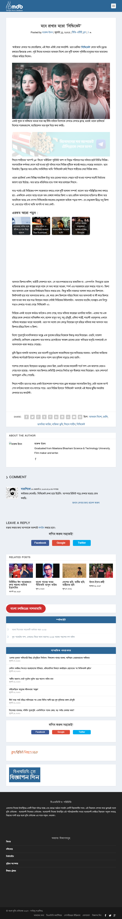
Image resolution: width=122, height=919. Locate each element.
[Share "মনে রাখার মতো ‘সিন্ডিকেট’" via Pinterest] (50, 417)
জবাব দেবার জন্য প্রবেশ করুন (86, 503)
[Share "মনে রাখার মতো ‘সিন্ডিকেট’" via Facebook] (26, 417)
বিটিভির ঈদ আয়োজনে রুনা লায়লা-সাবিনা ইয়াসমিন (20, 584)
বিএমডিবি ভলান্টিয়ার (54, 915)
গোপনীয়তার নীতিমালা (72, 915)
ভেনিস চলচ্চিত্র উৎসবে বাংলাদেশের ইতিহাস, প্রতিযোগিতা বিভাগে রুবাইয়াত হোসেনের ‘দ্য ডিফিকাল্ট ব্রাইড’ (50, 668)
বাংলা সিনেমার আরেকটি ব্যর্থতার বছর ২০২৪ (29, 629)
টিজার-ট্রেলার (11, 870)
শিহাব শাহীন (70, 424)
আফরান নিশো (95, 416)
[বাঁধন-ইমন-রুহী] (101, 571)
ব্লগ (84, 32)
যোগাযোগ (86, 915)
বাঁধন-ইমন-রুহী (96, 582)
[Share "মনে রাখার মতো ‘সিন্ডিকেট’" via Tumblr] (44, 417)
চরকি (105, 416)
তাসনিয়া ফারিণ (44, 424)
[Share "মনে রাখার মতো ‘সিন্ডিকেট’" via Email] (74, 417)
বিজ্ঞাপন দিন (96, 915)
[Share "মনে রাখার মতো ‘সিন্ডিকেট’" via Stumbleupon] (68, 417)
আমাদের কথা (39, 915)
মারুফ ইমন (47, 32)
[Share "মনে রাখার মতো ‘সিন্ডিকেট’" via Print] (80, 417)
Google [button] (61, 543)
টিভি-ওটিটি (77, 32)
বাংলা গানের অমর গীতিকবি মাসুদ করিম (46, 583)
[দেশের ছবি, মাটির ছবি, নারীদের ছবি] (74, 571)
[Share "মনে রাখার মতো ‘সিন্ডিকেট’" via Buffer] (62, 417)
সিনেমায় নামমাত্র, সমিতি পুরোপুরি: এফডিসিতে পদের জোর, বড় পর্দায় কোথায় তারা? (41, 710)
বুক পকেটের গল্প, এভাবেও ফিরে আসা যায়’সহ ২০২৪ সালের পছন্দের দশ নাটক (43, 637)
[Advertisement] (61, 259)
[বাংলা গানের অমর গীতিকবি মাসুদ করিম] (48, 571)
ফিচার (8, 841)
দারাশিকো (26, 489)
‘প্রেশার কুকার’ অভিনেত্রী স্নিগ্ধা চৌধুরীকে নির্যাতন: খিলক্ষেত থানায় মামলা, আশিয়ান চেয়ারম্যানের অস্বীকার (49, 657)
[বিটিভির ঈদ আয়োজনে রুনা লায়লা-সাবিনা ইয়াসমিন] (21, 571)
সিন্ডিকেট (85, 47)
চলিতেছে (9, 849)
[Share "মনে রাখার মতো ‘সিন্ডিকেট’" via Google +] (38, 417)
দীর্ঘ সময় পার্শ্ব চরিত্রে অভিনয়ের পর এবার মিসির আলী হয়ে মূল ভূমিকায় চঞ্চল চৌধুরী (42, 700)
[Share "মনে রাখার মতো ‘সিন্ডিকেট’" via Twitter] (32, 417)
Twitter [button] (82, 543)
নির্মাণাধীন (10, 856)
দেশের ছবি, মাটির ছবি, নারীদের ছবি (73, 583)
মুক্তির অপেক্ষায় (12, 863)
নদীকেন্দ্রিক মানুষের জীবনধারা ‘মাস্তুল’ (23, 689)
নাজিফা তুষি (57, 424)
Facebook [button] (40, 543)
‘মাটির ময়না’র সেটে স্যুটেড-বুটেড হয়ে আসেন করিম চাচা (31, 678)
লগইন (41, 527)
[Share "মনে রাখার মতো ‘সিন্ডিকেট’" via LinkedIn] (56, 417)
